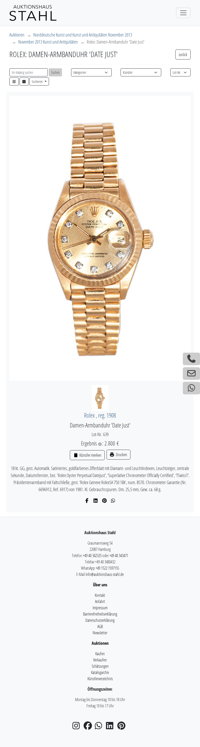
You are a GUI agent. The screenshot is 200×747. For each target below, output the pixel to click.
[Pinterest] (105, 500)
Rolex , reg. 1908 (100, 415)
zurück (183, 54)
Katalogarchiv (100, 672)
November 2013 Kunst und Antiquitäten (48, 42)
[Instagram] (77, 727)
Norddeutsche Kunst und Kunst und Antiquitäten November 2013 (82, 35)
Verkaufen (100, 660)
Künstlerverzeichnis (100, 679)
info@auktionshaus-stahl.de (105, 574)
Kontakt (100, 595)
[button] (14, 81)
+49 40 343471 (118, 555)
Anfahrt (100, 601)
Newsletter (100, 633)
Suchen (55, 72)
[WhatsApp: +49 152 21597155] (191, 388)
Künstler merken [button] (89, 455)
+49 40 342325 (92, 555)
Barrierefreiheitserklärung (100, 614)
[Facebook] (87, 500)
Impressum (100, 608)
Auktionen (16, 35)
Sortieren (37, 81)
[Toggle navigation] (183, 13)
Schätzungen (100, 666)
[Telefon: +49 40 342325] (191, 359)
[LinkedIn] (96, 500)
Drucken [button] (121, 454)
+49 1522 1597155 (107, 568)
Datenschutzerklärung (100, 620)
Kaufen (100, 653)
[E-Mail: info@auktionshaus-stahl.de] (191, 373)
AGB (100, 626)
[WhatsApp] (113, 500)
